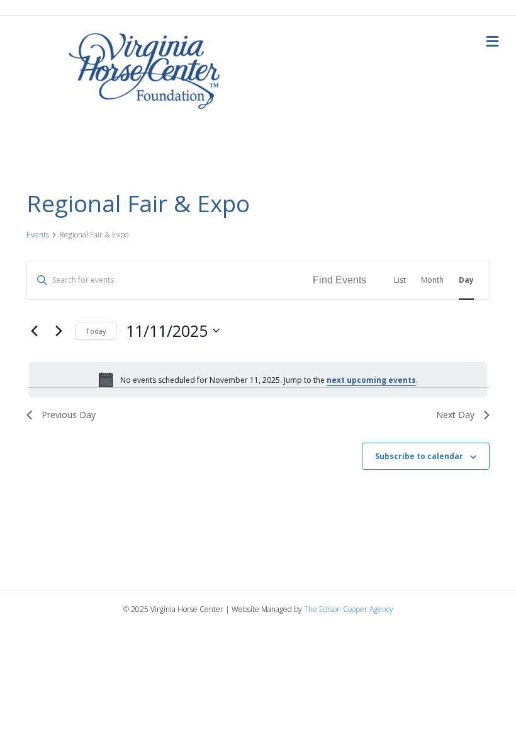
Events (37, 235)
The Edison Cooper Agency (348, 609)
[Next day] (58, 330)
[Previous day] (34, 330)
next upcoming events (371, 380)
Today (96, 331)
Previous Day (69, 415)
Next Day (455, 415)
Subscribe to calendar (419, 456)
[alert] (258, 379)
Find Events (339, 280)
